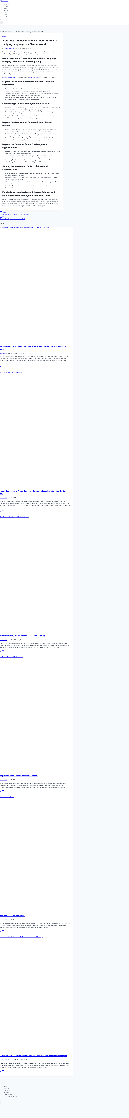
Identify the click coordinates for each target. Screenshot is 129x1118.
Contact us (7, 1090)
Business (6, 4)
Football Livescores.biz (9, 77)
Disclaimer (7, 1092)
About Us (6, 1088)
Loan (5, 14)
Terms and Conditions (10, 1096)
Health (6, 10)
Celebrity (6, 8)
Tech (5, 16)
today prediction (34, 77)
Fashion (6, 6)
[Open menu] (1, 22)
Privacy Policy (8, 1094)
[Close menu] (0, 1102)
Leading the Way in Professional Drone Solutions (14, 213)
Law (5, 12)
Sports (4, 36)
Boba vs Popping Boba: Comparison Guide (12, 218)
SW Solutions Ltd (9, 48)
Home (5, 1086)
